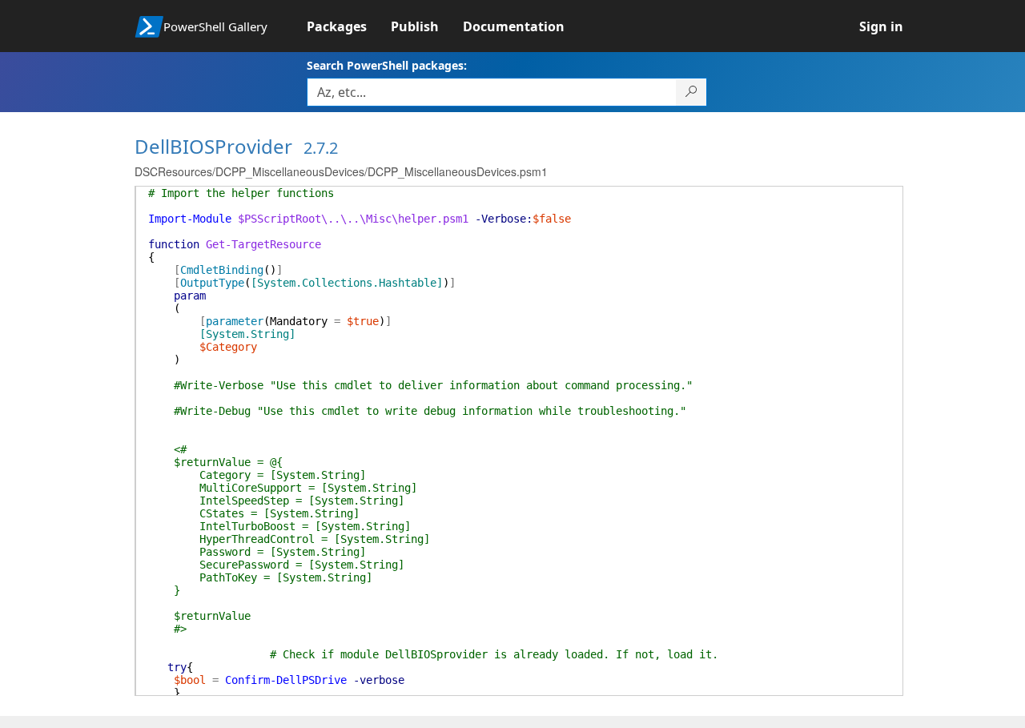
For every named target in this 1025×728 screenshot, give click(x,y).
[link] (349, 26)
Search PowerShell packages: (387, 65)
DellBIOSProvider (213, 146)
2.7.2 (320, 148)
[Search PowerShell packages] (691, 92)
